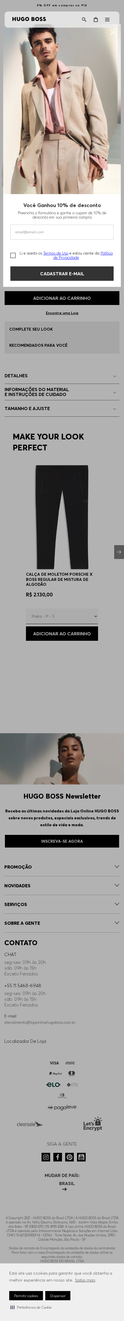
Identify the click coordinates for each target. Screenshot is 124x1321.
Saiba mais (85, 1280)
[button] (31, 1307)
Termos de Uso (55, 253)
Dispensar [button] (57, 1296)
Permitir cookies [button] (26, 1296)
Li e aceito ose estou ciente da (66, 255)
